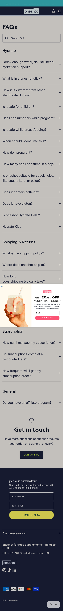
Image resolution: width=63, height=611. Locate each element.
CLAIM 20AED (47, 318)
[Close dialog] (2, 286)
